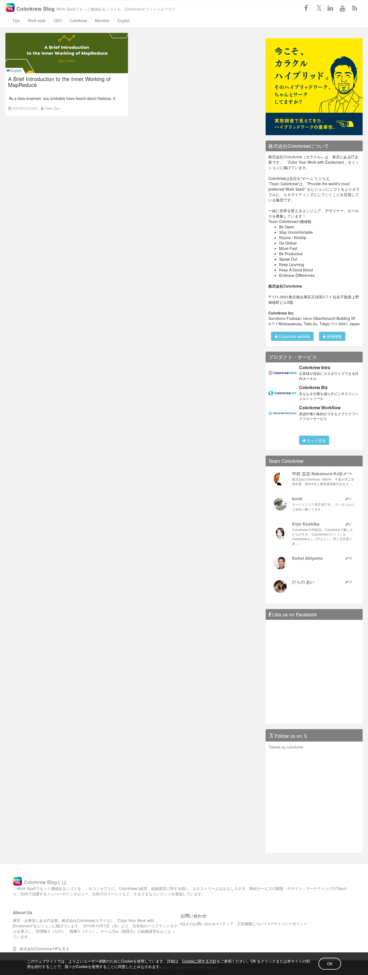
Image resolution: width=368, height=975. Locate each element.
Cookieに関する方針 (199, 961)
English (123, 20)
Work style (37, 20)
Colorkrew (78, 20)
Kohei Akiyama (307, 558)
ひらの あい (303, 582)
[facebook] (306, 8)
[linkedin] (330, 8)
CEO (58, 20)
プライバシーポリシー (288, 923)
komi (297, 498)
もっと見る (316, 440)
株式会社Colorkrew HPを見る (43, 948)
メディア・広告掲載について (242, 923)
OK (329, 963)
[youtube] (342, 8)
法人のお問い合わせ (199, 923)
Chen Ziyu (52, 108)
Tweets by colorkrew (285, 747)
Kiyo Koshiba (306, 524)
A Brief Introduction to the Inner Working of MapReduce (59, 82)
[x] (318, 8)
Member (102, 20)
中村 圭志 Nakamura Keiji (317, 473)
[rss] (354, 8)
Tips (16, 20)
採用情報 (334, 336)
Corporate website (294, 336)
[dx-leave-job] (314, 86)
